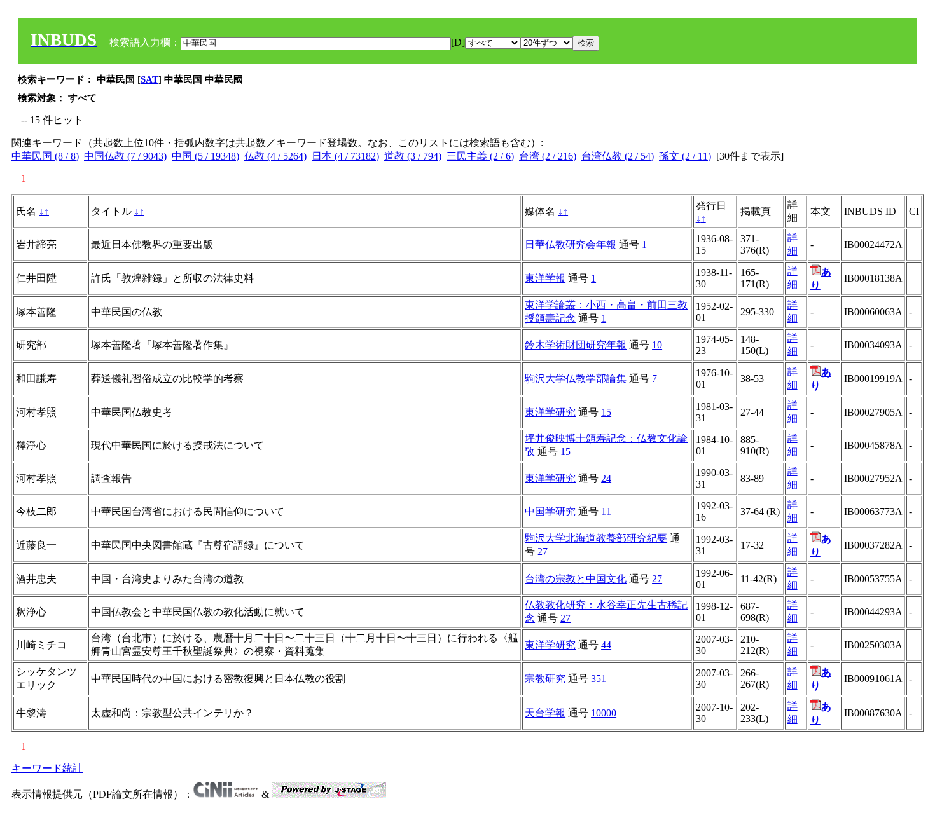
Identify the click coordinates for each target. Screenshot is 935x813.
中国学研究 (550, 511)
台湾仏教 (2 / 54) (617, 156)
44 (606, 644)
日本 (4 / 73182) (345, 156)
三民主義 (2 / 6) (480, 156)
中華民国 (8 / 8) (45, 156)
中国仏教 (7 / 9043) (125, 156)
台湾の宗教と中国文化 (576, 578)
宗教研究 (545, 678)
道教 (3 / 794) (412, 156)
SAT (149, 79)
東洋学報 (545, 278)
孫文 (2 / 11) (685, 156)
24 (606, 478)
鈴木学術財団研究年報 (576, 344)
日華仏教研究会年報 (570, 244)
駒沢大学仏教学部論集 (576, 378)
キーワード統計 (47, 768)
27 (542, 551)
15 (606, 412)
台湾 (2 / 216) (547, 156)
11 (606, 511)
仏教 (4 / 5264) (275, 156)
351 (598, 678)
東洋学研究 (550, 412)
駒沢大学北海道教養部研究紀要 (596, 538)
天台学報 (545, 712)
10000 (603, 712)
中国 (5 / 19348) (205, 156)
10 (657, 344)
